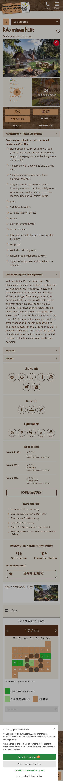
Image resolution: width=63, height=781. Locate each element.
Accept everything (27, 757)
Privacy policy (22, 776)
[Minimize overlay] (53, 729)
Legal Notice (36, 776)
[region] (29, 741)
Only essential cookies (29, 764)
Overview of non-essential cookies (29, 770)
